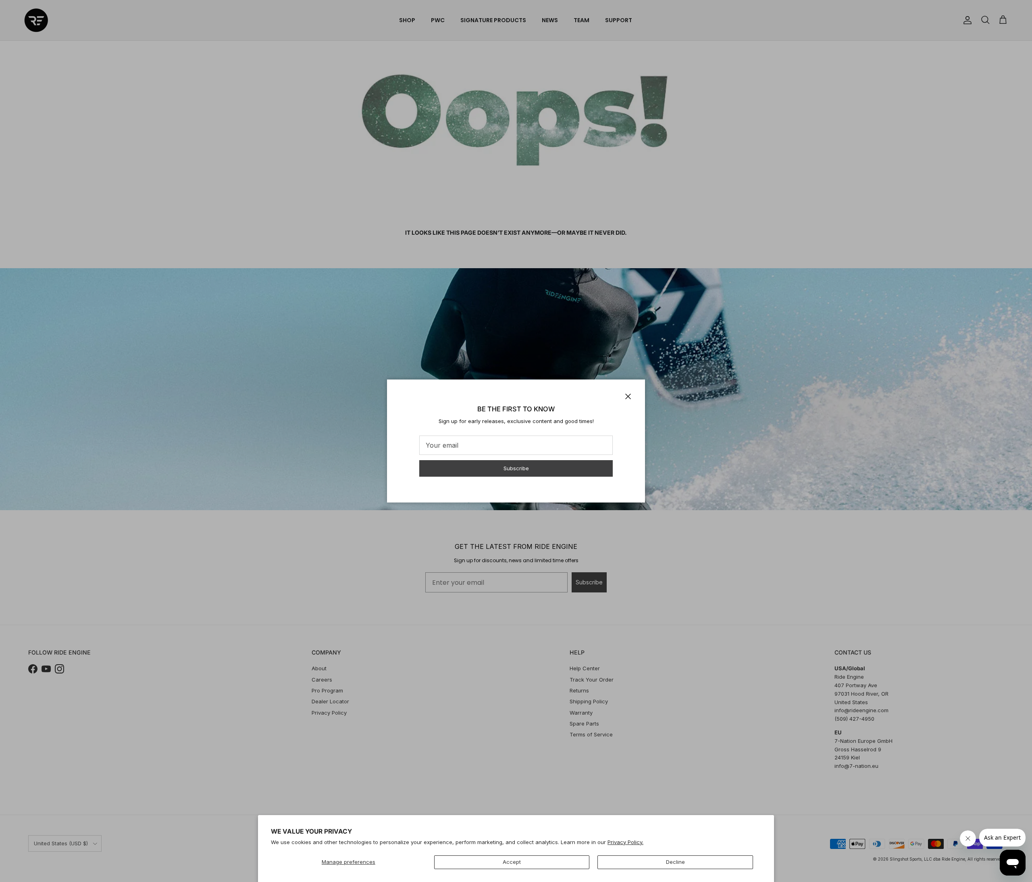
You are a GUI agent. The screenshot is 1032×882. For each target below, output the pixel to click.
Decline (675, 862)
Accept (512, 862)
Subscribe (516, 468)
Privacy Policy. (625, 842)
